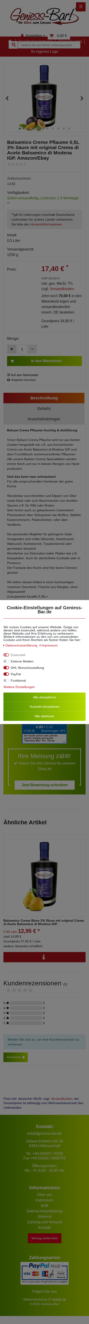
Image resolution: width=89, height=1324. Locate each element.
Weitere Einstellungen (19, 686)
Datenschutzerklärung (44, 1211)
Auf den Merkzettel (24, 375)
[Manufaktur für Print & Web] (57, 1299)
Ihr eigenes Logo (44, 51)
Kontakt (44, 1227)
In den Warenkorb (46, 361)
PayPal (16, 674)
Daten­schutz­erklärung (21, 645)
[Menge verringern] (32, 349)
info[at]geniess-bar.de (44, 1133)
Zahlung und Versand (44, 1222)
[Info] (44, 957)
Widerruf (44, 1217)
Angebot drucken (23, 380)
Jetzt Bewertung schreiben (44, 785)
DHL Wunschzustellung (27, 667)
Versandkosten (62, 289)
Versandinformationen (46, 224)
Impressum (44, 1200)
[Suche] (13, 45)
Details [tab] (44, 408)
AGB (44, 1206)
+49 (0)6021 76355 (47, 1153)
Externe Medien (22, 661)
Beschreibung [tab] (44, 398)
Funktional (18, 680)
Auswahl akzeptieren (45, 706)
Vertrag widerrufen (44, 1238)
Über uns (44, 1195)
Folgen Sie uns (44, 1291)
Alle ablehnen (44, 716)
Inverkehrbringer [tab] (44, 419)
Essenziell (18, 655)
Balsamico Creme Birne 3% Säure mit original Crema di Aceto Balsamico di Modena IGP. (43, 922)
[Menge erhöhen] (11, 349)
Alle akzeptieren (44, 697)
